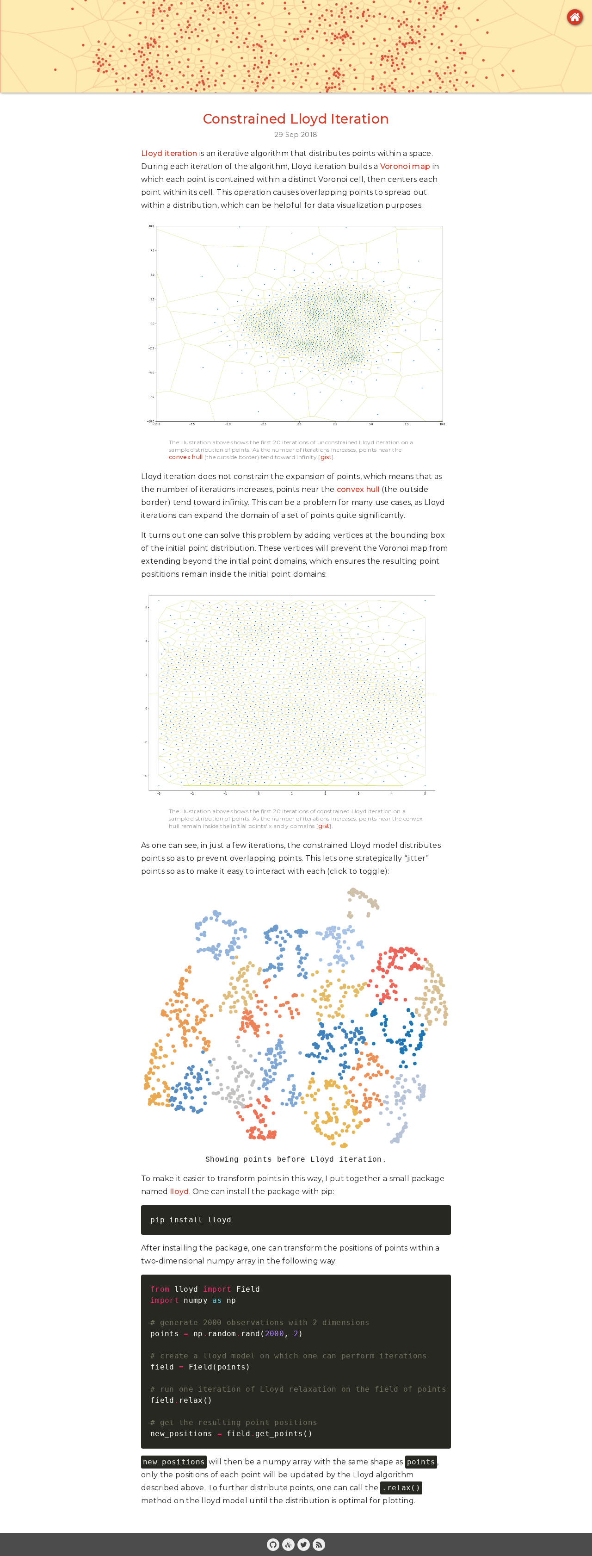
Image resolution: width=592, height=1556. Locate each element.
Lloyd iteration (169, 153)
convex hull (186, 457)
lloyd (179, 1191)
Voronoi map (405, 166)
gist (326, 457)
